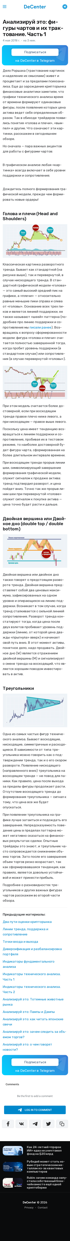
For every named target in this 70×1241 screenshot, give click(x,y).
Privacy (28, 1207)
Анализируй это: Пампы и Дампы (29, 1012)
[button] (5, 7)
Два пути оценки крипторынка (27, 922)
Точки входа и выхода (20, 942)
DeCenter (29, 1202)
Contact (42, 1207)
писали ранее (40, 327)
